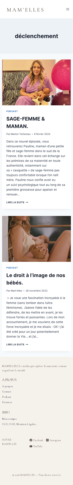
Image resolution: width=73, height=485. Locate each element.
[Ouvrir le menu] (67, 9)
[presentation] (36, 82)
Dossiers (7, 402)
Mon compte (9, 418)
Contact (6, 391)
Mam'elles (16, 290)
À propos (7, 386)
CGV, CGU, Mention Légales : (19, 424)
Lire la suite (17, 202)
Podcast (12, 111)
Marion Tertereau (20, 134)
